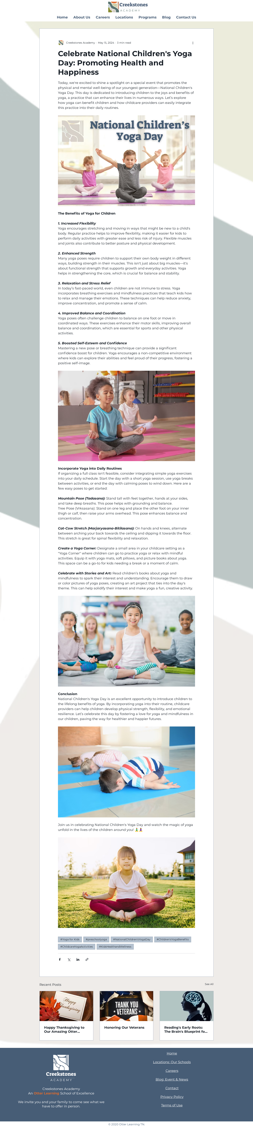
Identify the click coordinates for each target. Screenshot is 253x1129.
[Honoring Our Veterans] (126, 1006)
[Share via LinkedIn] (78, 959)
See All (209, 984)
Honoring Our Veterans (124, 1028)
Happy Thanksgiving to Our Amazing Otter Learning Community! (64, 1030)
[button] (82, 17)
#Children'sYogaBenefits (173, 939)
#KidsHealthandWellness (115, 946)
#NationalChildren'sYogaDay (131, 939)
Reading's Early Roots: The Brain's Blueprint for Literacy (185, 1030)
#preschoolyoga (96, 939)
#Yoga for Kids (69, 939)
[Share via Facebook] (59, 959)
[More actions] (193, 42)
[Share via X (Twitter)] (69, 959)
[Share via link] (87, 959)
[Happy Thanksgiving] (66, 1006)
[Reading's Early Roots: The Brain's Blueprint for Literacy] (186, 1006)
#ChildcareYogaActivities (76, 946)
